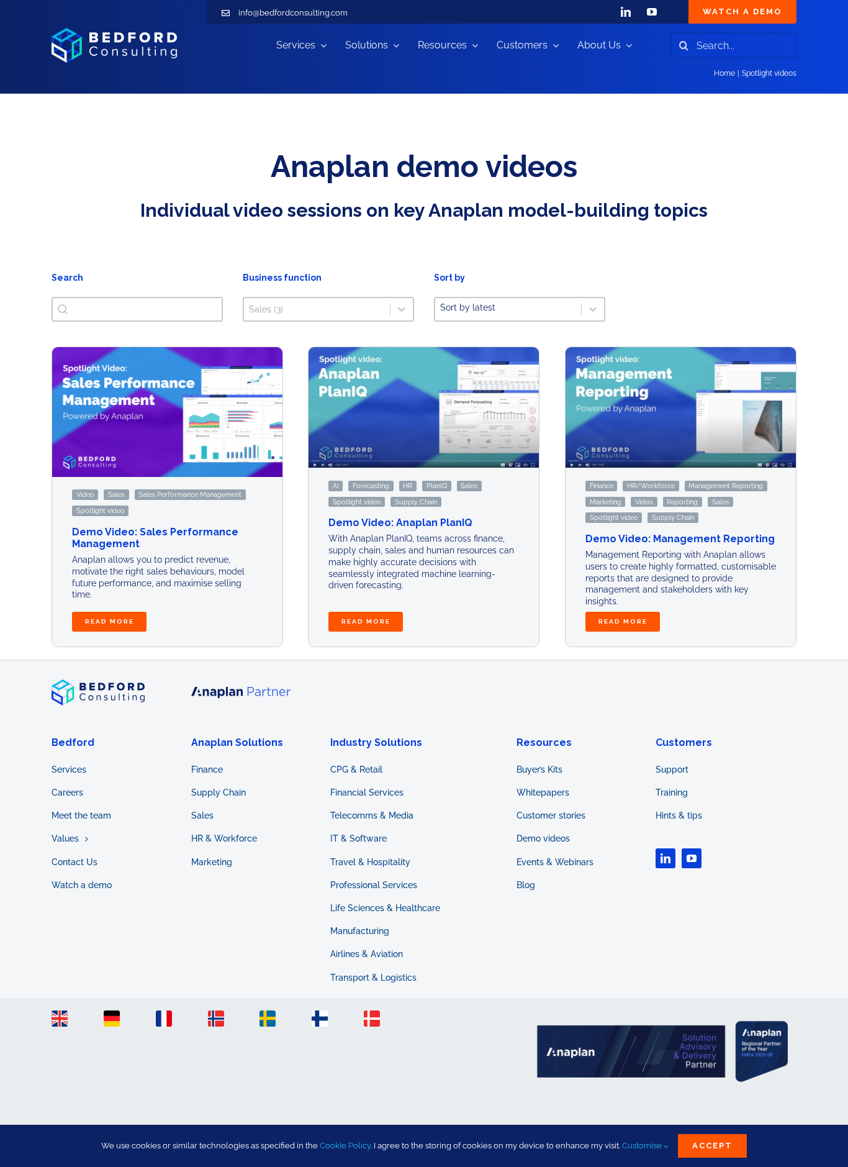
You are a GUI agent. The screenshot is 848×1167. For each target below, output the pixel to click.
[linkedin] (626, 12)
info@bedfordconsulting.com (293, 12)
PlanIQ (436, 485)
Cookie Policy (345, 1145)
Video (85, 495)
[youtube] (652, 12)
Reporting (682, 501)
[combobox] (508, 309)
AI (336, 485)
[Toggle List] (593, 309)
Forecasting (371, 485)
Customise (643, 1145)
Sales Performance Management (189, 495)
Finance (601, 485)
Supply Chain (416, 501)
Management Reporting (725, 485)
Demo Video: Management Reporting (680, 539)
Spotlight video (100, 510)
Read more (108, 621)
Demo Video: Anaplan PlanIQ (400, 523)
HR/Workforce (651, 485)
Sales (116, 495)
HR (408, 485)
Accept (712, 1145)
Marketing (605, 501)
